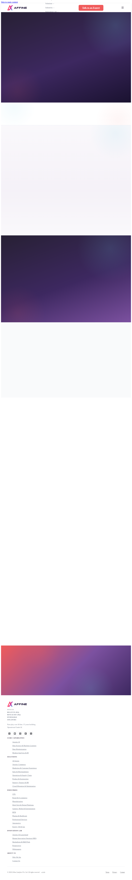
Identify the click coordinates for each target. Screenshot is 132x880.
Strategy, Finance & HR (20, 783)
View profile (45, 473)
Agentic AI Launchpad (20, 835)
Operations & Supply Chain (22, 775)
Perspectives (16, 846)
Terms (107, 872)
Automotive (16, 823)
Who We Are (16, 857)
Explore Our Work (33, 88)
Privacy (114, 872)
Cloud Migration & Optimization (24, 786)
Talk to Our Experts (64, 685)
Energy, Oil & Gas (18, 827)
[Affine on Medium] (15, 733)
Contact (122, 872)
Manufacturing (17, 801)
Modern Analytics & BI (20, 753)
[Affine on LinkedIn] (9, 733)
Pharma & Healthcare (19, 816)
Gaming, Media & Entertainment (23, 809)
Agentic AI (16, 742)
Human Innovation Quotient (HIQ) (24, 838)
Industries (48, 8)
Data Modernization (19, 749)
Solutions (48, 4)
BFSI (14, 812)
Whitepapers (16, 849)
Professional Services (19, 819)
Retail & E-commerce (19, 798)
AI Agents (15, 761)
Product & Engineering (20, 779)
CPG (14, 794)
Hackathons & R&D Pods (21, 842)
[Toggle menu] (122, 7)
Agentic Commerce (19, 764)
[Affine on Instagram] (20, 733)
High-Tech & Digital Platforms (23, 805)
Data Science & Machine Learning (24, 746)
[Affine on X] (31, 733)
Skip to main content (9, 2)
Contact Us (16, 861)
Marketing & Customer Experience (24, 768)
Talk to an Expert (91, 7)
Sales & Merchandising (20, 772)
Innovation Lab (51, 12)
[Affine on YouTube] (25, 733)
